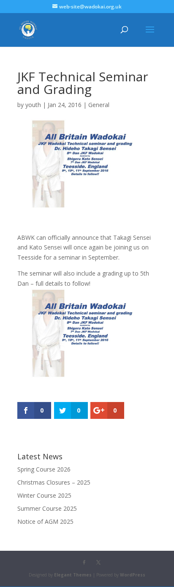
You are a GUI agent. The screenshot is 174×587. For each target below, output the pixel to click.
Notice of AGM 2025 (45, 521)
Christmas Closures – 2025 (53, 482)
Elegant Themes (73, 575)
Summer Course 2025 (47, 508)
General (98, 105)
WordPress (132, 575)
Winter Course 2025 (44, 495)
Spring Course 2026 (44, 469)
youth (33, 105)
